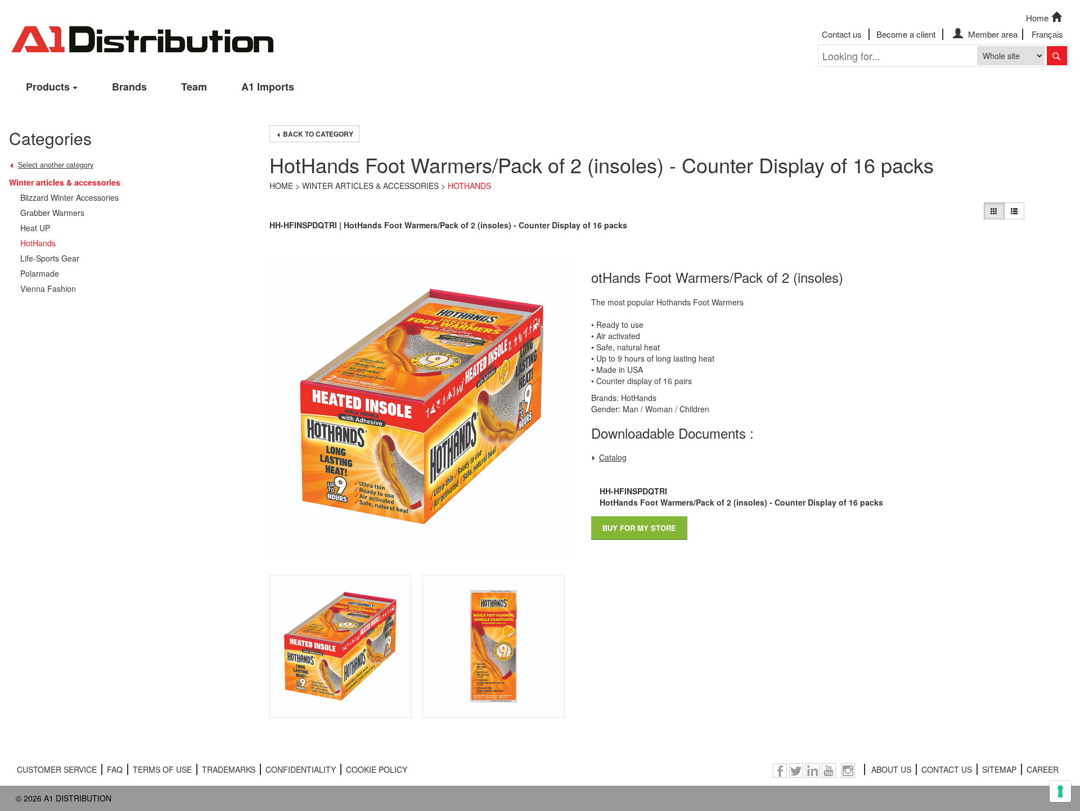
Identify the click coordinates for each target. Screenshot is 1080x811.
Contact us (842, 34)
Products (48, 86)
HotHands (469, 185)
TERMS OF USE (162, 769)
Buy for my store (639, 527)
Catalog (613, 457)
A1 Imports (267, 86)
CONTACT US (946, 769)
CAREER (1043, 769)
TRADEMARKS (228, 769)
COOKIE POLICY (376, 769)
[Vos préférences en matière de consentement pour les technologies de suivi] (1060, 791)
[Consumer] (994, 210)
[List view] (1014, 210)
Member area (992, 34)
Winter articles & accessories (370, 185)
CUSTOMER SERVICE (57, 769)
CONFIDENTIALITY (301, 769)
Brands (129, 86)
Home (1037, 18)
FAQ (115, 769)
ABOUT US (891, 769)
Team (194, 86)
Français (1047, 34)
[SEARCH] (1057, 55)
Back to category (317, 134)
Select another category (55, 165)
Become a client (905, 34)
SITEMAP (999, 769)
